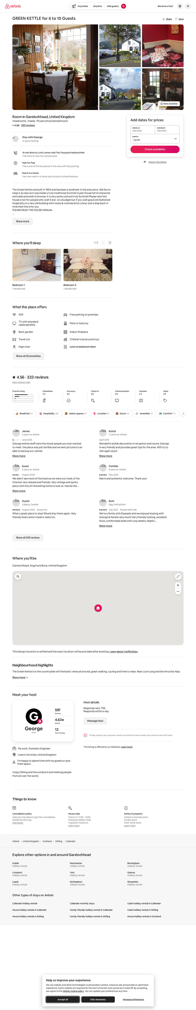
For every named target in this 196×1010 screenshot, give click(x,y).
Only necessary (98, 999)
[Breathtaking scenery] (120, 45)
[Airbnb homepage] (13, 6)
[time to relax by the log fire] (163, 89)
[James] (16, 433)
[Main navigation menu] (188, 6)
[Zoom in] (178, 585)
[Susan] (16, 468)
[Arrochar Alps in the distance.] (120, 89)
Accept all (63, 999)
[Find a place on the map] (18, 576)
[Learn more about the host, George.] (15, 139)
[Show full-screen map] (178, 576)
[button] (155, 138)
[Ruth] (103, 502)
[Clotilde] (103, 468)
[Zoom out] (178, 591)
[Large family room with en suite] (163, 45)
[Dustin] (16, 502)
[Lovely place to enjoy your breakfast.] (55, 67)
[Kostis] (103, 433)
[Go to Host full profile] (43, 721)
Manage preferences (133, 999)
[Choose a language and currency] (180, 6)
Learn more (126, 747)
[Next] (109, 242)
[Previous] (103, 242)
